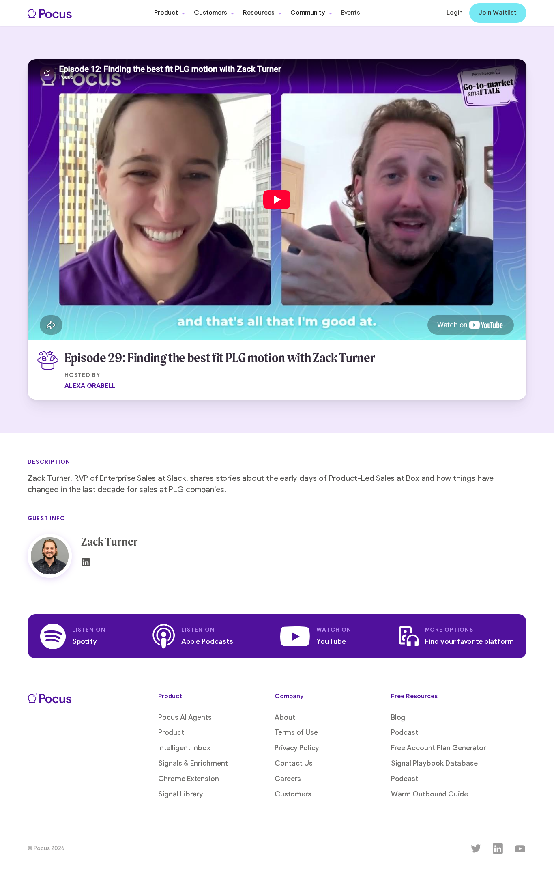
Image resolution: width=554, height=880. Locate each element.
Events (350, 12)
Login (454, 12)
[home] (50, 13)
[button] (169, 13)
